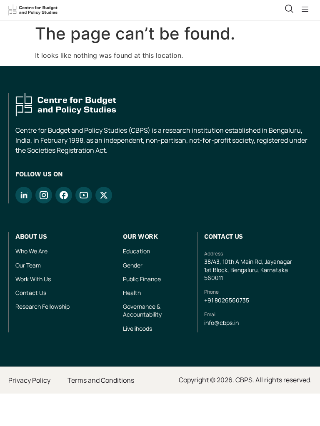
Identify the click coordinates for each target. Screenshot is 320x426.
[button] (307, 9)
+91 (209, 300)
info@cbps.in (221, 323)
